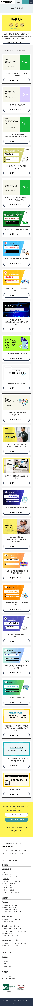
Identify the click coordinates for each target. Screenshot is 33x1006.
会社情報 (5, 1000)
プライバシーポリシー (15, 1000)
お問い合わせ (26, 1000)
